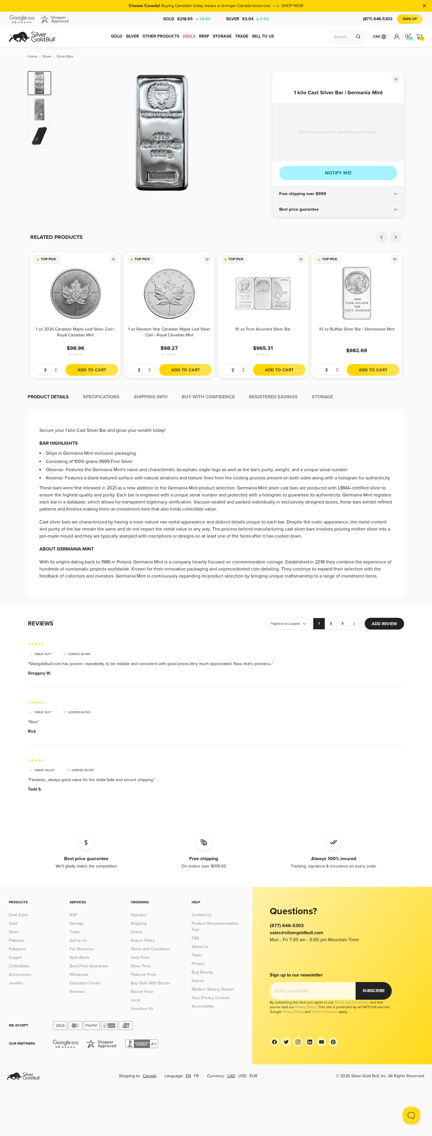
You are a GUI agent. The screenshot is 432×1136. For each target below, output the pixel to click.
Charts (137, 931)
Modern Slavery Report (213, 989)
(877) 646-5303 (377, 18)
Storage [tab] (322, 397)
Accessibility (203, 1006)
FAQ (195, 938)
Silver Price (141, 966)
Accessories (20, 974)
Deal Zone (18, 914)
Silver (247, 18)
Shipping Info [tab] (151, 397)
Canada (149, 1075)
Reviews (77, 991)
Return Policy (143, 940)
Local (135, 1000)
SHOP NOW (292, 5)
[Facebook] (274, 1042)
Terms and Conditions (150, 949)
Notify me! (338, 173)
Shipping (139, 923)
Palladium (17, 949)
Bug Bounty (202, 972)
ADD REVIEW (384, 623)
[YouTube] (321, 1042)
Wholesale (79, 974)
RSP (73, 914)
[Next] (258, 133)
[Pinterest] (333, 1042)
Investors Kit (142, 1008)
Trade (75, 931)
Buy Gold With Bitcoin (150, 983)
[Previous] (65, 133)
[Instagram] (298, 1042)
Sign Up (410, 19)
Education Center (85, 983)
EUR (253, 1075)
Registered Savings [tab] (273, 397)
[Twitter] (286, 1042)
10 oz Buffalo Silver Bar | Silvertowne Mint (356, 329)
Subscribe (374, 990)
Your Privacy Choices (211, 997)
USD (242, 1075)
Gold (187, 18)
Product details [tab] (48, 397)
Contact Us (202, 914)
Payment (138, 914)
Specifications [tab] (101, 397)
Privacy (198, 963)
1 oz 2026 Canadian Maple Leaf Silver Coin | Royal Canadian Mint (75, 332)
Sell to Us (78, 940)
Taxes (197, 955)
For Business (82, 949)
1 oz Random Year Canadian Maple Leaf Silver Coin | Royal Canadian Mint (169, 332)
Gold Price (140, 957)
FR (196, 1075)
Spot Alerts (80, 957)
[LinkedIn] (309, 1042)
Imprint (198, 980)
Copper (15, 957)
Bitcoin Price (142, 991)
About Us (200, 946)
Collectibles (19, 966)
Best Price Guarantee (89, 966)
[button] (338, 194)
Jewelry (16, 983)
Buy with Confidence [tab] (208, 397)
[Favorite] (396, 79)
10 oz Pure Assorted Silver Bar (263, 329)
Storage (77, 923)
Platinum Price (143, 974)
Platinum (16, 940)
